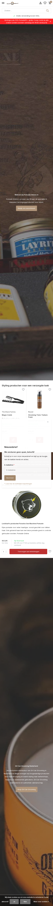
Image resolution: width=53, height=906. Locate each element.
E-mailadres (9, 465)
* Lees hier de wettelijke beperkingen (18, 484)
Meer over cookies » (41, 902)
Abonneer (10, 478)
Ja (14, 902)
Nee (25, 902)
